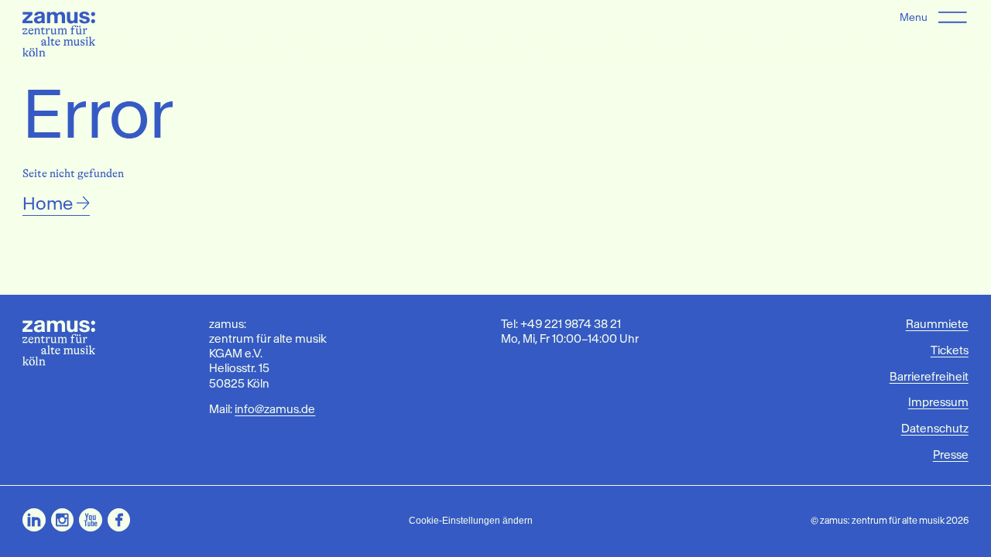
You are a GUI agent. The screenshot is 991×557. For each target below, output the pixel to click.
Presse (950, 455)
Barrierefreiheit (929, 377)
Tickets (949, 350)
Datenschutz (934, 429)
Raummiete (937, 324)
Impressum (938, 402)
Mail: (262, 409)
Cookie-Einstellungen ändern (471, 520)
